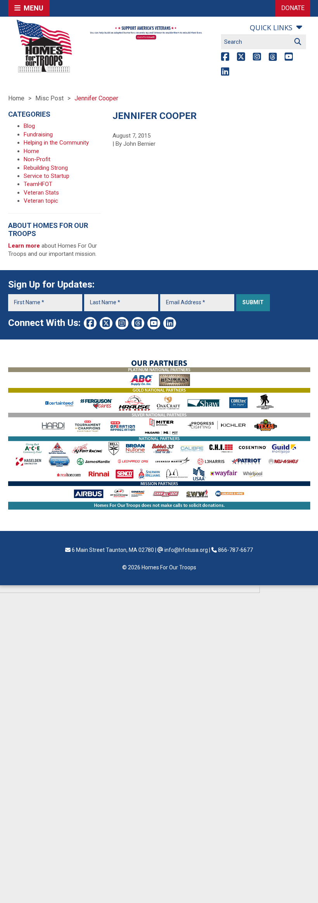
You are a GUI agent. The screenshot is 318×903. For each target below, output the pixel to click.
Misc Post (49, 98)
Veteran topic (41, 200)
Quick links (271, 27)
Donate (292, 8)
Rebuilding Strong (46, 167)
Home (16, 98)
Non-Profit (37, 159)
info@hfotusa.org (186, 550)
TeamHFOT (38, 184)
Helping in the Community (56, 142)
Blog (29, 125)
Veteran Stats (41, 192)
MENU (32, 8)
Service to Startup (46, 175)
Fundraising (38, 134)
